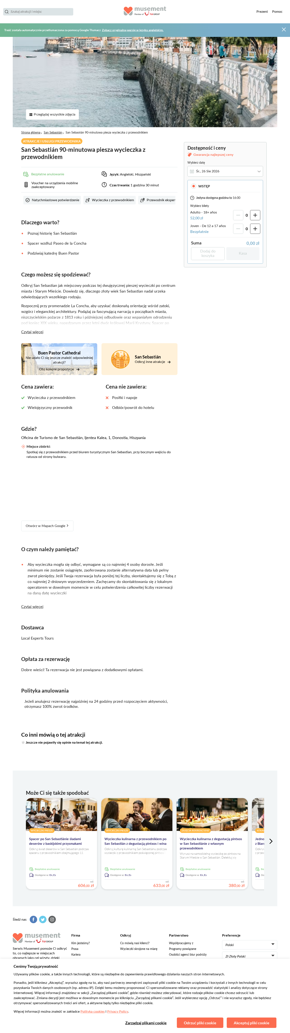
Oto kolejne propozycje (57, 369)
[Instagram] (51, 919)
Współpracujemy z (181, 943)
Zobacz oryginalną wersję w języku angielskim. (132, 30)
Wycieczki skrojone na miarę (138, 949)
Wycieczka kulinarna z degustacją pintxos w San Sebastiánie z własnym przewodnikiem (211, 843)
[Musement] (145, 12)
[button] (225, 186)
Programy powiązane (182, 949)
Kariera (75, 954)
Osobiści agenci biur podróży (188, 954)
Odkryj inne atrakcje (150, 362)
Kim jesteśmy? (80, 943)
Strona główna (30, 132)
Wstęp (204, 186)
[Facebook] (33, 919)
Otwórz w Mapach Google (46, 526)
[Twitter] (42, 919)
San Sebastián (53, 132)
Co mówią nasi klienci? (134, 943)
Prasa (74, 949)
